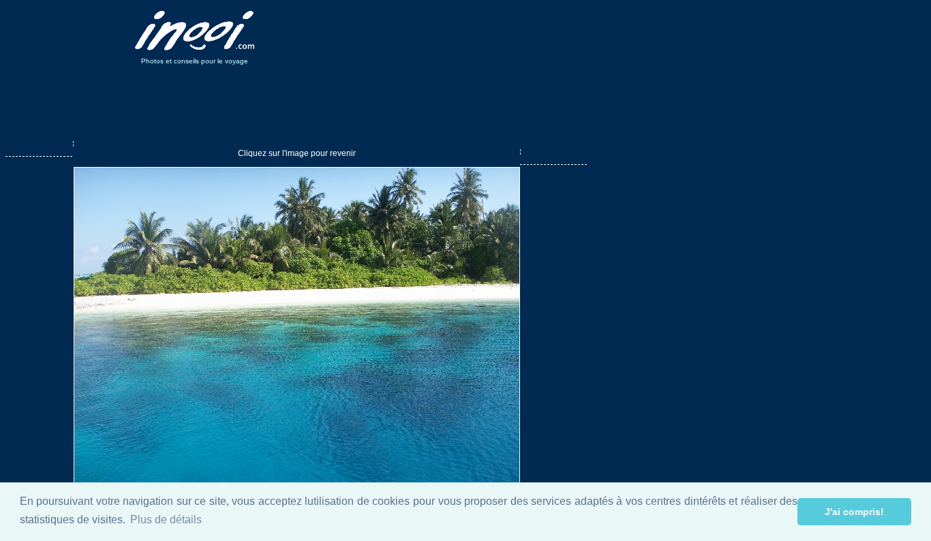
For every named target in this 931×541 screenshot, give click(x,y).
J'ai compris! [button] (854, 511)
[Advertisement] (525, 30)
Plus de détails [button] (166, 519)
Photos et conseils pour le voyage (194, 61)
